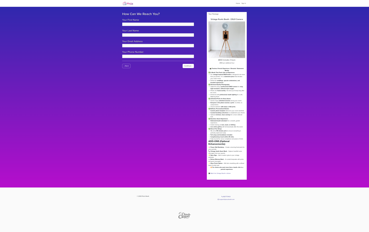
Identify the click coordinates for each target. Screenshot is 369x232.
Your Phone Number (133, 52)
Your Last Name (130, 30)
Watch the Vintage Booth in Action (220, 173)
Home (238, 3)
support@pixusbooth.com (226, 199)
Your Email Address (132, 41)
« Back (126, 66)
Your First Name (130, 19)
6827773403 (227, 196)
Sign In (243, 3)
